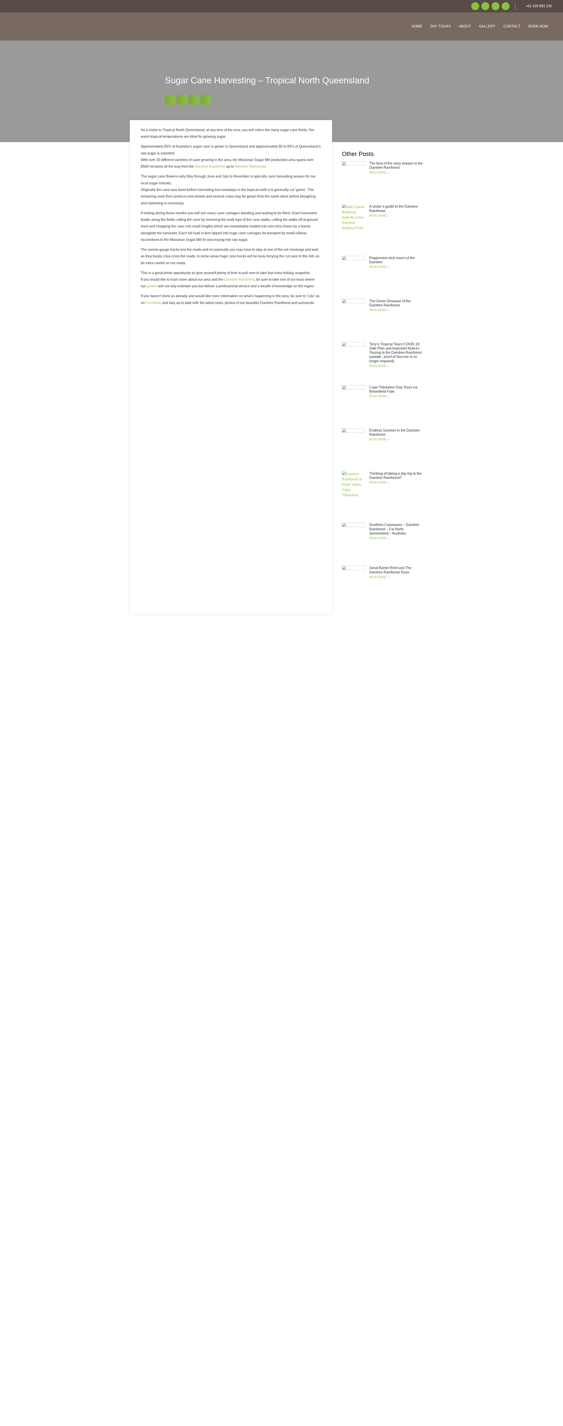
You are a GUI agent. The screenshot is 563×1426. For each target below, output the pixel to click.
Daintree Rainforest (210, 166)
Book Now (538, 26)
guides (152, 286)
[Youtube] (495, 6)
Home (417, 26)
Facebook (153, 303)
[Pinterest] (506, 6)
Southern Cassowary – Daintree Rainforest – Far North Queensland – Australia (394, 529)
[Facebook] (475, 6)
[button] (170, 100)
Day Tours (440, 26)
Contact (512, 26)
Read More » (379, 172)
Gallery (487, 26)
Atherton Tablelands (250, 166)
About (465, 26)
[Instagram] (485, 6)
